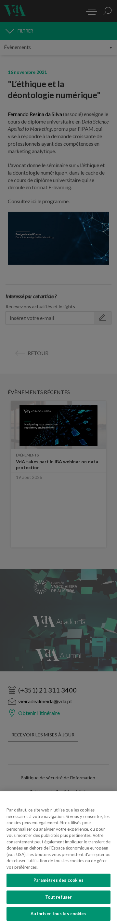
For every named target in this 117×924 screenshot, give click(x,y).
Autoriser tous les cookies (58, 913)
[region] (58, 857)
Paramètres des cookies (58, 880)
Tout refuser (58, 897)
